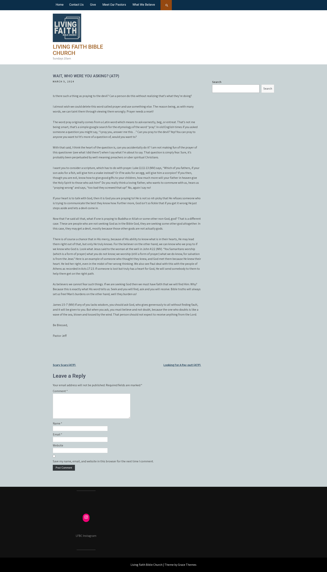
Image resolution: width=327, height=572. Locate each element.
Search (216, 82)
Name (57, 423)
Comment (60, 391)
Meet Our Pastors (114, 4)
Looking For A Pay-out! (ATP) (182, 365)
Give (93, 4)
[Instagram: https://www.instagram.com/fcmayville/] (86, 517)
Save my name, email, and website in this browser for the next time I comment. (103, 461)
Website (58, 445)
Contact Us (76, 4)
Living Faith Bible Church (78, 49)
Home (60, 4)
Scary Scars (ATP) (64, 365)
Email (57, 434)
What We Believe (143, 4)
